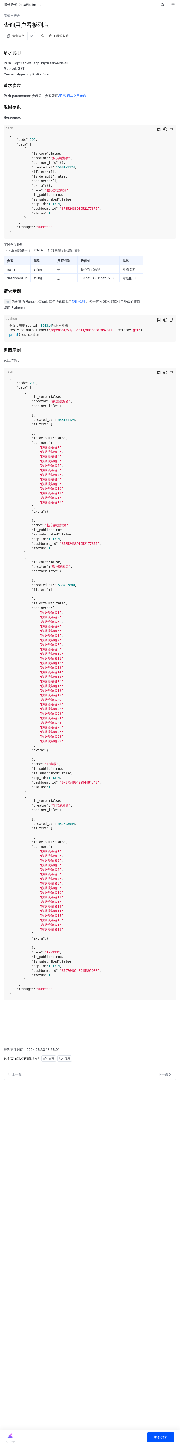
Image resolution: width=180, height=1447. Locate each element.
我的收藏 (62, 36)
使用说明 (78, 301)
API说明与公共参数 (72, 95)
